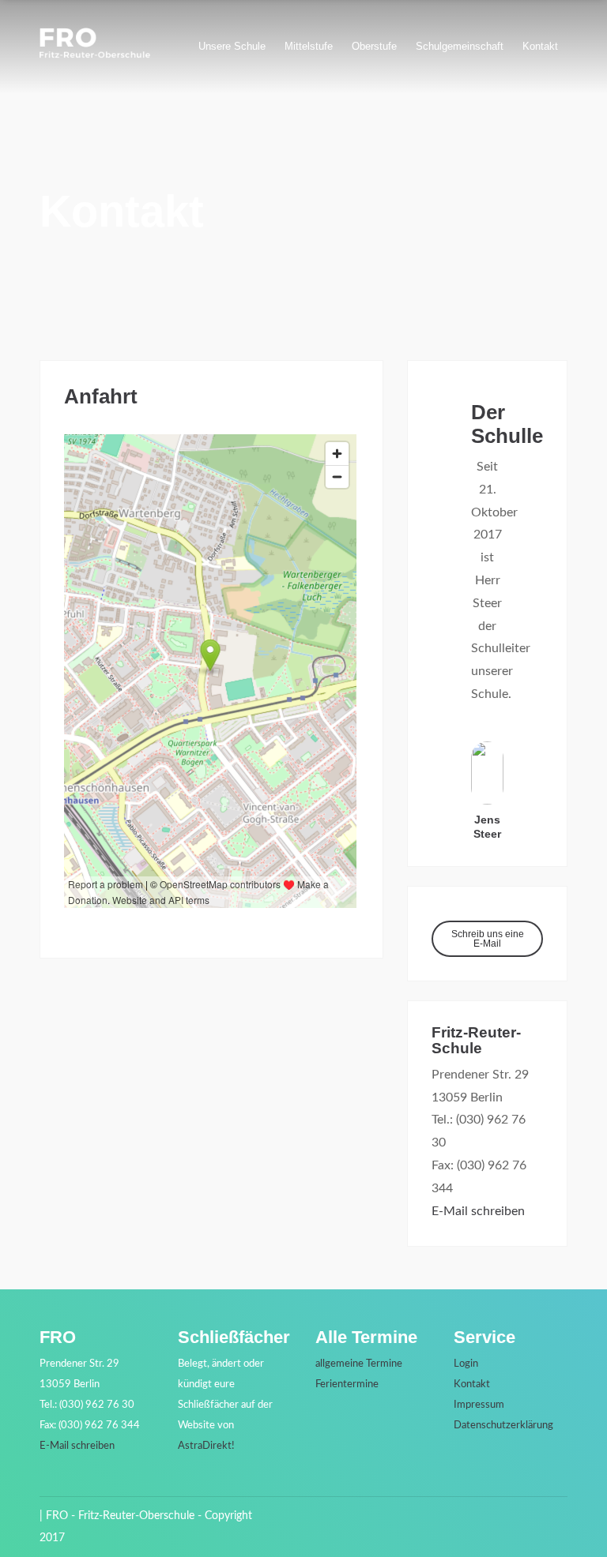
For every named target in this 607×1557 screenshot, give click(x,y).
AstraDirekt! (206, 1446)
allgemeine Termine (358, 1364)
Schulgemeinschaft (459, 46)
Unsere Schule (232, 46)
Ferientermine (347, 1384)
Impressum (479, 1405)
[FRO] (95, 54)
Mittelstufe (309, 46)
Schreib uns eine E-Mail (487, 939)
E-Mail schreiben (478, 1211)
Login (466, 1364)
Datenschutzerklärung (503, 1425)
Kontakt (540, 46)
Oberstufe (374, 46)
